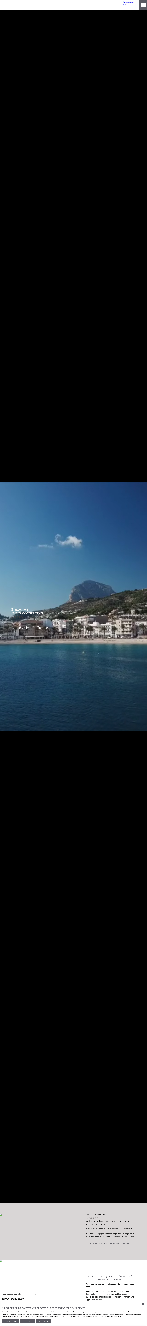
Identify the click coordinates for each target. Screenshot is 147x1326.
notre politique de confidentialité (114, 1316)
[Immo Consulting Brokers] (130, 5)
